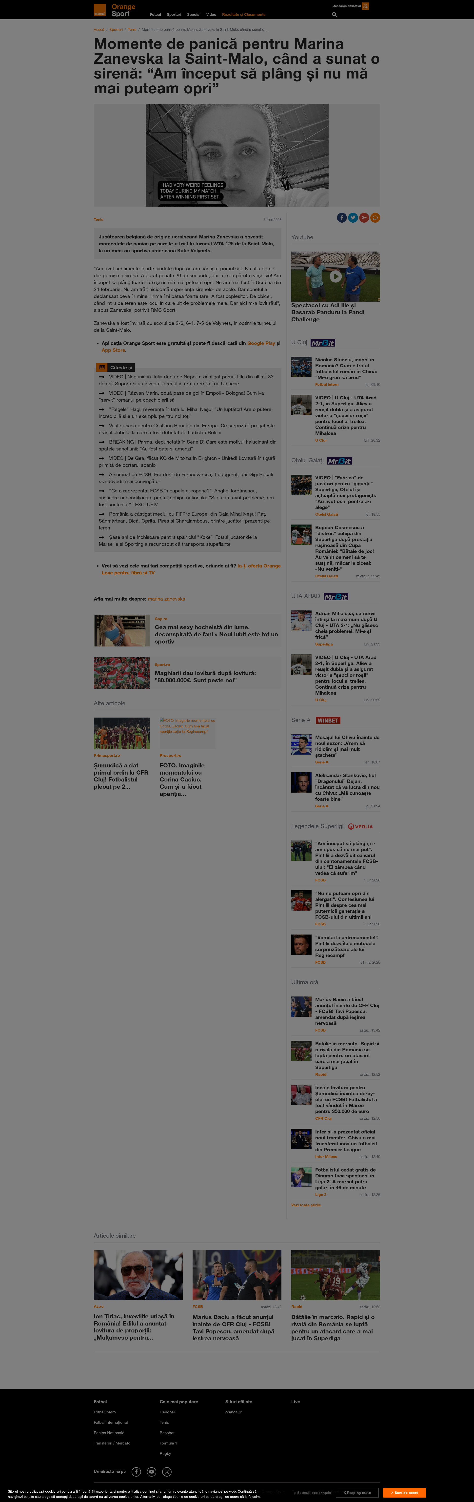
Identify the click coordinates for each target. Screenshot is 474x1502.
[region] (237, 1493)
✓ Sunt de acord (404, 1492)
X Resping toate (357, 1492)
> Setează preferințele (312, 1492)
